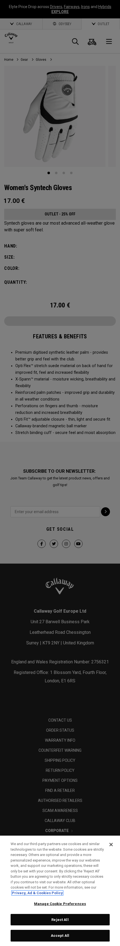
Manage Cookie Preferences (60, 904)
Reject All (59, 920)
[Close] (111, 844)
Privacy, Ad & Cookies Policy (37, 893)
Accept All (60, 935)
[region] (60, 891)
